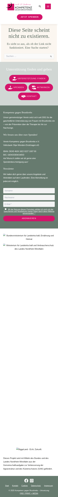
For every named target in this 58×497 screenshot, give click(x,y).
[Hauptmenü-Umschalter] (48, 6)
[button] (40, 6)
